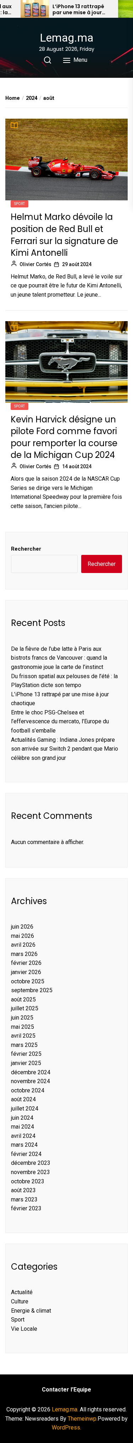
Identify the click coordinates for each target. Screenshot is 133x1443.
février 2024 (26, 1154)
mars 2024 (24, 1144)
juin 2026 (22, 926)
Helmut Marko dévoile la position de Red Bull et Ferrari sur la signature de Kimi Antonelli (64, 235)
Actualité (22, 1292)
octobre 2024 (27, 1090)
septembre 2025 (31, 990)
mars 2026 (24, 954)
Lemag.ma (66, 37)
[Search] (47, 60)
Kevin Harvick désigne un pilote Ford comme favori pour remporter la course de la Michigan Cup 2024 (64, 437)
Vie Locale (24, 1328)
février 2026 (26, 963)
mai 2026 (22, 936)
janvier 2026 (26, 972)
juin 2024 (22, 1117)
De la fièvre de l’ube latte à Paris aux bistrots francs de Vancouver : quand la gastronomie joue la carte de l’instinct (59, 657)
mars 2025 (24, 1045)
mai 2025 (22, 1026)
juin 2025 (22, 1017)
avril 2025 (23, 1035)
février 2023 (26, 1208)
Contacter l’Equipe (66, 1389)
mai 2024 (22, 1126)
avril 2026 (23, 944)
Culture (19, 1301)
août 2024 (23, 1099)
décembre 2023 (30, 1163)
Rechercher (26, 549)
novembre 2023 (30, 1172)
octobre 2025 (27, 981)
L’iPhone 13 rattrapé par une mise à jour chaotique (78, 10)
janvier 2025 (26, 1063)
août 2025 (23, 999)
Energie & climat (31, 1310)
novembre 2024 (30, 1081)
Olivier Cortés (35, 264)
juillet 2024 (24, 1108)
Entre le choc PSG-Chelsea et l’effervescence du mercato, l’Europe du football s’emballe (60, 721)
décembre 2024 (30, 1072)
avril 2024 (23, 1136)
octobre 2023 (27, 1181)
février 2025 (26, 1053)
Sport (19, 204)
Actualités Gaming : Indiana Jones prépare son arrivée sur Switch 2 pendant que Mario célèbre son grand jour (64, 748)
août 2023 (23, 1190)
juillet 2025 (24, 1008)
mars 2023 (24, 1199)
